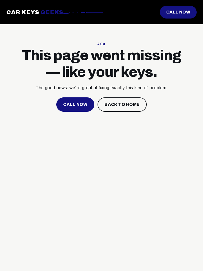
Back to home (122, 104)
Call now (178, 12)
